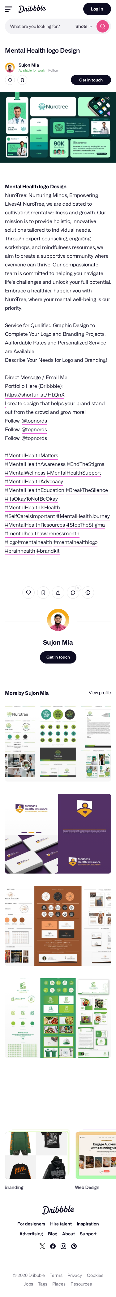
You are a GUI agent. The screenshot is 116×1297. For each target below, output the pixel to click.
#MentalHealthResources (35, 525)
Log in (97, 8)
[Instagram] (63, 1246)
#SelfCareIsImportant (30, 516)
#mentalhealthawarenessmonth (42, 534)
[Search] (103, 26)
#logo (11, 542)
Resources (81, 1283)
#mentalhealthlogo (75, 542)
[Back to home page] (32, 9)
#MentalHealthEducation (34, 490)
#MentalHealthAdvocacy (34, 481)
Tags (42, 1283)
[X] (42, 1246)
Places (59, 1283)
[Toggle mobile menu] (8, 9)
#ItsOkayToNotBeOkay (31, 499)
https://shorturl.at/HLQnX (34, 395)
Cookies (95, 1275)
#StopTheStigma (85, 525)
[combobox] (38, 26)
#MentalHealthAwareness (35, 464)
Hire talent (61, 1223)
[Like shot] (10, 80)
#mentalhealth (35, 542)
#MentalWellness (25, 473)
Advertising (31, 1233)
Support (88, 1233)
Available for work (32, 70)
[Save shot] (22, 80)
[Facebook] (53, 1246)
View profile (100, 692)
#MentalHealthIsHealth (32, 507)
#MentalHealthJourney (83, 516)
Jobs (28, 1283)
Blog (52, 1233)
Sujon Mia (29, 65)
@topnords (34, 421)
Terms (56, 1275)
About (68, 1233)
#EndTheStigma (86, 464)
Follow (53, 70)
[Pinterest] (74, 1246)
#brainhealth (20, 551)
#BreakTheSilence (87, 490)
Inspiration (88, 1223)
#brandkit (48, 551)
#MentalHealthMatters (31, 455)
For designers (31, 1223)
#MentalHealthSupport (74, 473)
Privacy (74, 1275)
